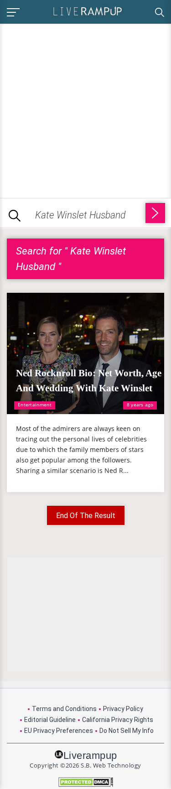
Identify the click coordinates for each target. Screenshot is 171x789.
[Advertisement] (85, 109)
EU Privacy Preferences (58, 730)
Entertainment (35, 404)
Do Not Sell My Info (126, 730)
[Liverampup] (87, 10)
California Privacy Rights (117, 719)
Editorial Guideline (50, 719)
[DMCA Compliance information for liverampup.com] (85, 782)
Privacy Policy (123, 708)
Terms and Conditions (64, 708)
